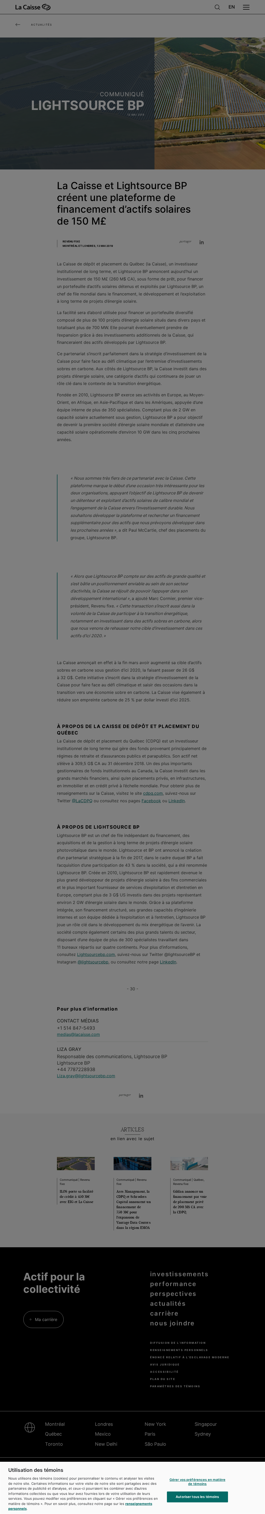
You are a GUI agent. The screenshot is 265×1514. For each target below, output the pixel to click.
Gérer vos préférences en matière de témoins (197, 1482)
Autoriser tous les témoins (197, 1497)
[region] (132, 1488)
